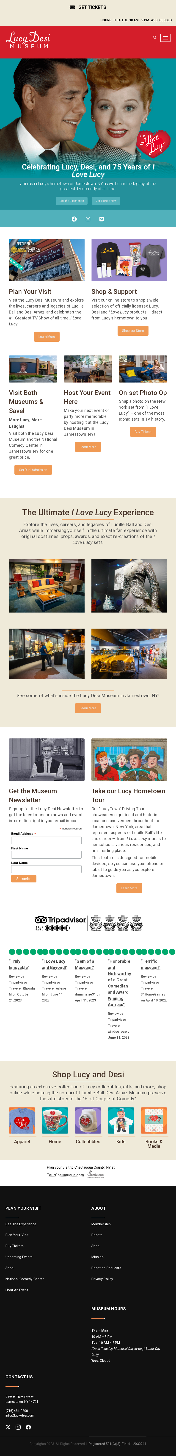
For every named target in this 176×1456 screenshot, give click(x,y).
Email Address (23, 834)
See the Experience (72, 200)
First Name (19, 848)
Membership (101, 1224)
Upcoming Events (19, 1257)
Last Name (19, 863)
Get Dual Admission (33, 470)
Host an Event (17, 1290)
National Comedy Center (25, 1279)
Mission (97, 1257)
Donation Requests (106, 1268)
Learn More (46, 336)
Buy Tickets (143, 432)
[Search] (154, 38)
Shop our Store (133, 331)
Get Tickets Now (106, 200)
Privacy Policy (102, 1279)
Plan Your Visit (17, 1235)
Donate (97, 1235)
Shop (10, 1268)
